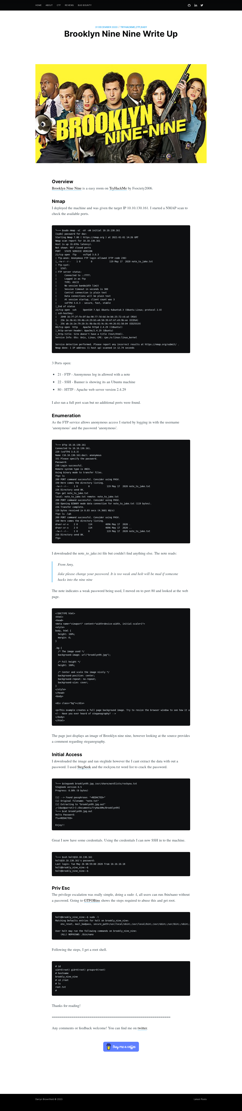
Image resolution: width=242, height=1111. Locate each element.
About (49, 5)
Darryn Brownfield (44, 1099)
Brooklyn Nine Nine (66, 188)
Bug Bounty (85, 5)
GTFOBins (92, 900)
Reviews (69, 5)
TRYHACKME (127, 27)
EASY (144, 27)
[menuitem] (38, 5)
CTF (59, 5)
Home (38, 5)
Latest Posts (200, 1099)
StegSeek (84, 766)
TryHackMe (118, 188)
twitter (142, 1027)
